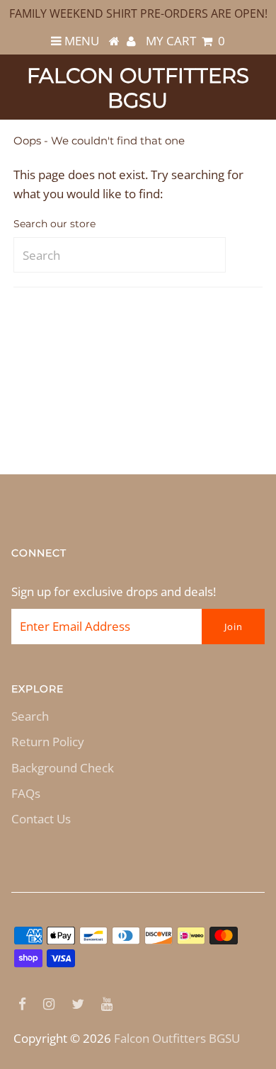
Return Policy (47, 741)
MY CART (185, 41)
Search (30, 716)
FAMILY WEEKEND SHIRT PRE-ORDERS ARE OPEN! (138, 13)
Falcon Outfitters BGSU (138, 88)
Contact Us (41, 819)
